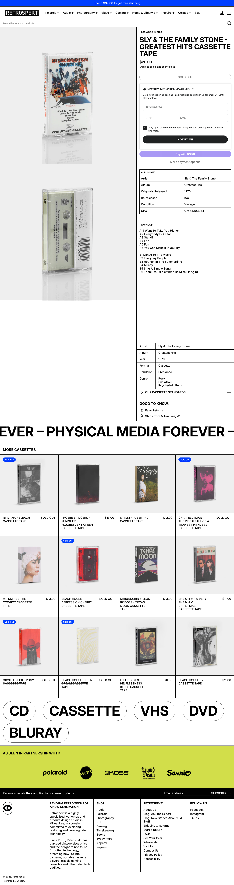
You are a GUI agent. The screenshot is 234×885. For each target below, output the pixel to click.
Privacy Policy (152, 854)
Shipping (144, 66)
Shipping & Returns (156, 825)
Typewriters (104, 838)
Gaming (101, 826)
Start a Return (152, 829)
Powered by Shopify (14, 880)
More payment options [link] (185, 162)
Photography (105, 818)
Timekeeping (105, 830)
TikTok (194, 818)
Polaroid (101, 814)
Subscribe (219, 793)
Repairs (101, 847)
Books (100, 834)
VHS (99, 822)
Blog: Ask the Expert (157, 814)
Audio (100, 809)
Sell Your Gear (152, 838)
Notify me (185, 139)
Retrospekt (19, 876)
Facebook (197, 809)
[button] (229, 13)
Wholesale (150, 842)
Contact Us (151, 850)
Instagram (197, 814)
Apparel (101, 843)
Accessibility (151, 858)
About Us (149, 809)
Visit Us (148, 846)
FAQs (147, 834)
